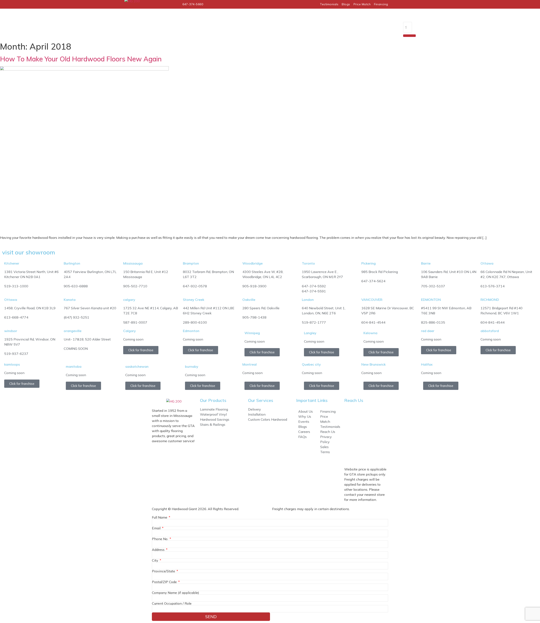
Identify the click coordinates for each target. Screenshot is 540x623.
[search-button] (409, 35)
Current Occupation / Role (172, 603)
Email (156, 528)
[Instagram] (361, 444)
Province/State (164, 571)
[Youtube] (349, 456)
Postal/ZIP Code (165, 582)
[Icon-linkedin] (361, 456)
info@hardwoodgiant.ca (386, 427)
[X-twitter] (372, 444)
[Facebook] (349, 444)
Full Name (160, 517)
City (155, 560)
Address (158, 549)
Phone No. (160, 539)
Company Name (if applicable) (175, 592)
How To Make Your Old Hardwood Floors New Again (81, 59)
